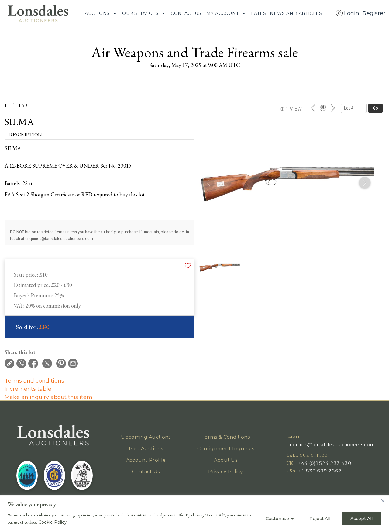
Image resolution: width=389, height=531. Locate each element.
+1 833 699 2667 (320, 471)
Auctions (97, 13)
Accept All (361, 518)
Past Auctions (146, 448)
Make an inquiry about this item (48, 397)
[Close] (382, 500)
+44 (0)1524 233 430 (324, 463)
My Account (222, 13)
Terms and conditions (34, 380)
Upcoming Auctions (145, 437)
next (333, 108)
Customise (277, 518)
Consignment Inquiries (225, 448)
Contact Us (186, 13)
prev (313, 108)
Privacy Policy (225, 472)
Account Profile (146, 460)
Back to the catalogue (323, 108)
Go (375, 108)
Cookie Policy (52, 522)
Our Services (140, 13)
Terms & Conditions (225, 437)
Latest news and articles (286, 13)
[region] (194, 513)
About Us (225, 460)
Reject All (319, 518)
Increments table (28, 389)
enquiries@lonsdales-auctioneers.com (331, 445)
